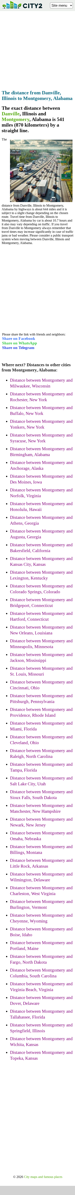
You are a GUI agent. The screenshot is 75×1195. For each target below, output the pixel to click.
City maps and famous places (43, 1177)
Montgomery (15, 119)
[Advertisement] (37, 49)
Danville (11, 113)
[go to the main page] (22, 9)
